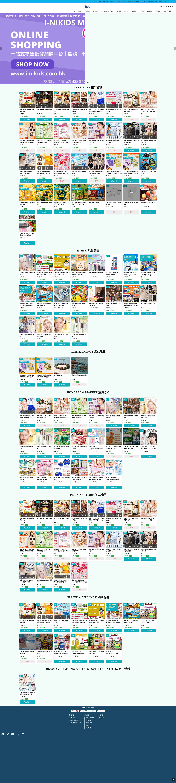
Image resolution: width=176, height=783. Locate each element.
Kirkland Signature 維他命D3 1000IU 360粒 (148, 621)
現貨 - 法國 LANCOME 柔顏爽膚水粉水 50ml (44, 478)
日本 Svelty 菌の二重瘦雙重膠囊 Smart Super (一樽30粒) (27, 693)
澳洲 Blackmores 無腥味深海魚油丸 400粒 (44, 304)
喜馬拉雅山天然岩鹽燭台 (148, 202)
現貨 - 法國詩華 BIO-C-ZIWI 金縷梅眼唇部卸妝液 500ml (113, 479)
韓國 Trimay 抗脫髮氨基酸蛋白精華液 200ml (79, 141)
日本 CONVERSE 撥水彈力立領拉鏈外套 (131, 141)
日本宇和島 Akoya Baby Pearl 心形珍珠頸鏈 (26, 172)
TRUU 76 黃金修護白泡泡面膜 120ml (44, 335)
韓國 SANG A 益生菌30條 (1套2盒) (79, 172)
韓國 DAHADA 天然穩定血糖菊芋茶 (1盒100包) (79, 273)
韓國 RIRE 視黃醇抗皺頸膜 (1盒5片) (96, 141)
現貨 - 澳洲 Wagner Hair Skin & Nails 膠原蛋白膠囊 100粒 (61, 653)
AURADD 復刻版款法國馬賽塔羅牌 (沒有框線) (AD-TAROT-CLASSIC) (113, 172)
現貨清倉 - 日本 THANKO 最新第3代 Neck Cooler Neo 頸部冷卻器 (131, 274)
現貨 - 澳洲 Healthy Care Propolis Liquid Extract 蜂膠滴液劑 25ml (79, 653)
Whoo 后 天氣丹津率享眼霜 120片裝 (79, 447)
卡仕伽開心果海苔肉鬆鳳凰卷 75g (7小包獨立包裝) (79, 203)
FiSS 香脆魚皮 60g (94, 202)
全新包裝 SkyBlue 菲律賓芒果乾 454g (27, 203)
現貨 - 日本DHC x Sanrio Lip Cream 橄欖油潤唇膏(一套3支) (96, 448)
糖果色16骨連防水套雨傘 (96, 272)
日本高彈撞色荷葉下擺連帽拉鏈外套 (148, 141)
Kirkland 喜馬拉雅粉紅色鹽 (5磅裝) (79, 110)
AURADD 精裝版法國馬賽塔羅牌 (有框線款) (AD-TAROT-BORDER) (131, 172)
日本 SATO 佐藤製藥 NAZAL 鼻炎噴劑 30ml (112, 273)
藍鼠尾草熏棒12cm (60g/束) (79, 375)
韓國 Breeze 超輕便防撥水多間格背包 (113, 141)
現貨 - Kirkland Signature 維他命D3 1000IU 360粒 (113, 652)
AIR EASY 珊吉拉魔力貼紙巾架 (131, 203)
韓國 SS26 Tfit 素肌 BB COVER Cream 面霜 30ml (148, 110)
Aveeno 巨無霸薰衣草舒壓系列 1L (27, 335)
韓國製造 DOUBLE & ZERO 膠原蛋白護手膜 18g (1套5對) (61, 141)
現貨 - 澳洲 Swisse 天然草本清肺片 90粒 (96, 652)
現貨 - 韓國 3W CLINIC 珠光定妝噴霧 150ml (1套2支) (148, 447)
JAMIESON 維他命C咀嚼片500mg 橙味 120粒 (62, 273)
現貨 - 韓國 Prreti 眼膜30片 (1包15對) (27, 478)
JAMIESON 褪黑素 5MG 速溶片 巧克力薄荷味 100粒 (44, 273)
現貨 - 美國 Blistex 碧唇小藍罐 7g (62, 478)
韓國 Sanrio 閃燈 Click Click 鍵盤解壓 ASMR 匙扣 (61, 172)
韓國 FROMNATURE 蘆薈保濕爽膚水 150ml (44, 141)
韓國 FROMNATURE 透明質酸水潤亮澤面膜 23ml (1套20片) (96, 110)
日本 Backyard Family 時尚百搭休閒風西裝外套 (96, 172)
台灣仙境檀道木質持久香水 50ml (113, 304)
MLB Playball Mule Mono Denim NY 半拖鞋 (61, 304)
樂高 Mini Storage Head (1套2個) (79, 304)
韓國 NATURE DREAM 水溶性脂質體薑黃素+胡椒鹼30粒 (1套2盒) (44, 172)
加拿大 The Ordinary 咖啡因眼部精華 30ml (131, 110)
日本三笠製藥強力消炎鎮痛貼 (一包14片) (27, 652)
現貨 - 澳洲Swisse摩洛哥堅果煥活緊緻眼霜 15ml (96, 478)
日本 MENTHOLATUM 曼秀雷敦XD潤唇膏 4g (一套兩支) (131, 448)
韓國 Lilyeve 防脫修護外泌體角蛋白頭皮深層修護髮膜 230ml (27, 141)
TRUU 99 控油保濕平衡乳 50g (79, 335)
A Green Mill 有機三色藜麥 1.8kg (61, 110)
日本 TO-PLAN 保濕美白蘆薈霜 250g (61, 447)
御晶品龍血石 (58, 375)
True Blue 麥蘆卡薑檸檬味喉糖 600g (27, 110)
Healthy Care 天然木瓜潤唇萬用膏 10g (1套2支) (113, 447)
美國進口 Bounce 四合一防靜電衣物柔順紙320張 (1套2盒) (131, 304)
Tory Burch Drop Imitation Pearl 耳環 (96, 304)
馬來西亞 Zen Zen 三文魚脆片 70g (148, 172)
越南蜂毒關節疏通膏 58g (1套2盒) (44, 652)
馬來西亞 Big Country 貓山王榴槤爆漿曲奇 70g (61, 203)
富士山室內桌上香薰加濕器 (44, 109)
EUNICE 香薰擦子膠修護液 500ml (27, 273)
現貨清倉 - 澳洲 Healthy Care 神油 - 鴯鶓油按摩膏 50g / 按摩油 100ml (27, 304)
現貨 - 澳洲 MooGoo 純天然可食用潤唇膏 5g (79, 478)
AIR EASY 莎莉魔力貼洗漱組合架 (113, 203)
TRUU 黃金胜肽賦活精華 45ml (61, 335)
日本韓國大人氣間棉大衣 (148, 303)
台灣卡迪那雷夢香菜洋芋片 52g (44, 203)
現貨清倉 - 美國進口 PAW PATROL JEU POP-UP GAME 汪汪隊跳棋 (148, 274)
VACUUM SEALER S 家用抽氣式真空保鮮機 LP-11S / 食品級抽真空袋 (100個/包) (27, 234)
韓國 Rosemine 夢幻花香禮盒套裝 (113, 110)
